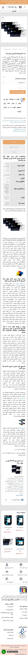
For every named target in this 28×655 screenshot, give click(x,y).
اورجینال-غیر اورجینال (20, 78)
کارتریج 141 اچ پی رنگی (20, 550)
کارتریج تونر (22, 428)
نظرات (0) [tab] (14, 152)
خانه (24, 49)
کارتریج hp (14, 49)
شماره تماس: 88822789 (20, 129)
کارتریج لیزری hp (7, 49)
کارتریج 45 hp (20, 527)
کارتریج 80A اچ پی (8, 549)
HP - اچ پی (20, 120)
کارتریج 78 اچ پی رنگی (8, 528)
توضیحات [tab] (14, 142)
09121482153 (18, 652)
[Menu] (25, 7)
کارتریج (20, 49)
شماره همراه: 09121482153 (19, 131)
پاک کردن (4, 76)
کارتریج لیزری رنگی (14, 122)
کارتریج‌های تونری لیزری (18, 284)
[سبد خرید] (3, 7)
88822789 (24, 652)
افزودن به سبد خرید (18, 92)
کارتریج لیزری (5, 120)
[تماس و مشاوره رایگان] (4, 652)
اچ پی (15, 449)
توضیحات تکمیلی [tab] (14, 147)
